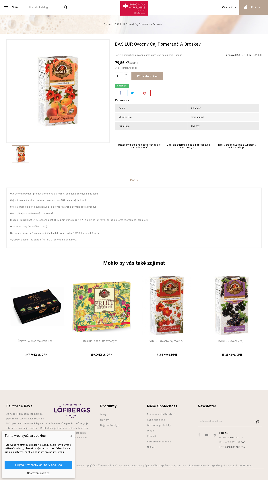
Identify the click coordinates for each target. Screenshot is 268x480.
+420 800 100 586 (235, 447)
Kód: (249, 55)
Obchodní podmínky (159, 425)
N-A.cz (151, 447)
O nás (150, 430)
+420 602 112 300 (235, 442)
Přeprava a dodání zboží (161, 414)
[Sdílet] (120, 93)
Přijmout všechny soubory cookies (38, 465)
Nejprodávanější (109, 425)
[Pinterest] (145, 93)
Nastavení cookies (38, 473)
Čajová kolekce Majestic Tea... (36, 341)
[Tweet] (132, 93)
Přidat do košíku (147, 76)
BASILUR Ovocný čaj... (231, 341)
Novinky (105, 419)
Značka (230, 55)
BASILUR (240, 55)
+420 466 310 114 (233, 437)
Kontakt (151, 436)
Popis (134, 180)
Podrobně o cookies (159, 441)
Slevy (103, 414)
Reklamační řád (156, 419)
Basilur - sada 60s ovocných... (101, 341)
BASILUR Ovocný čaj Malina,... (167, 341)
